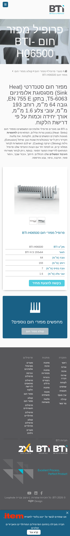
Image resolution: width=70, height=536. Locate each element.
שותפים (63, 386)
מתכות (47, 387)
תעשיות (63, 391)
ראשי (64, 363)
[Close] (67, 512)
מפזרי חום (28, 394)
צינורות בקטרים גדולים (46, 380)
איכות (63, 371)
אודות (63, 367)
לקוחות (63, 382)
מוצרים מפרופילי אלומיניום (28, 366)
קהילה (63, 399)
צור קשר (62, 403)
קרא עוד (33, 532)
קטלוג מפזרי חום (35, 331)
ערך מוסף (62, 395)
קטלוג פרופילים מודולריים (28, 423)
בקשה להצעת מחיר (46, 283)
